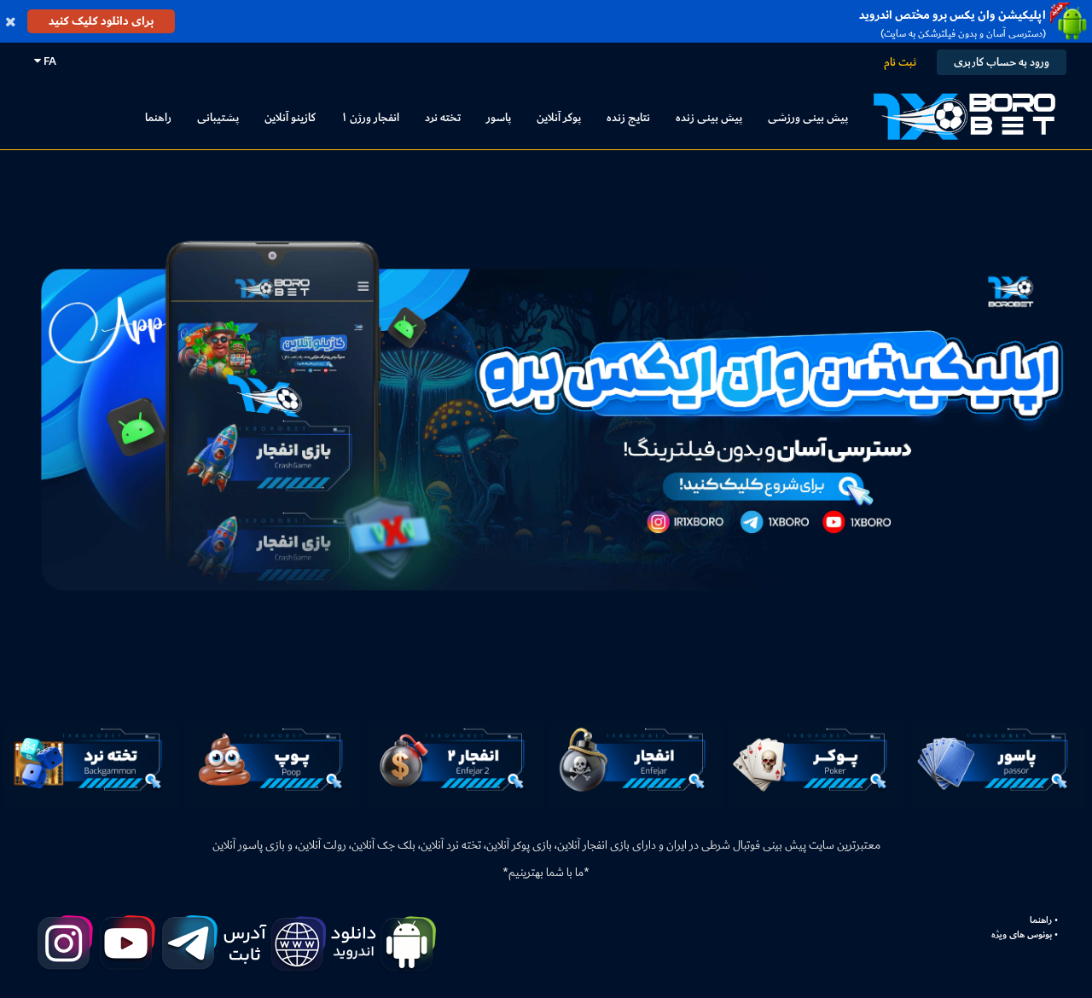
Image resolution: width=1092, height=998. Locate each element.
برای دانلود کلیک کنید (101, 21)
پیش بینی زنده (709, 117)
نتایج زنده (628, 117)
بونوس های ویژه (1021, 935)
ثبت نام (900, 62)
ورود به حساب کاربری (1001, 62)
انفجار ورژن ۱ (370, 117)
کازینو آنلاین (290, 117)
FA (48, 61)
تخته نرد (443, 117)
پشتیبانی (218, 117)
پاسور (498, 117)
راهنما (158, 117)
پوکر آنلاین (559, 117)
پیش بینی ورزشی (808, 117)
